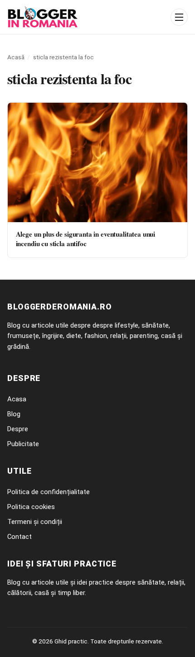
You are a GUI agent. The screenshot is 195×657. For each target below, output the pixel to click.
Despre (17, 429)
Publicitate (23, 444)
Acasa (16, 399)
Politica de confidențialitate (48, 492)
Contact (19, 537)
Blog (13, 414)
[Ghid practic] (86, 17)
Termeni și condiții (34, 522)
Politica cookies (31, 507)
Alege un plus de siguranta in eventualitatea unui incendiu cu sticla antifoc (86, 238)
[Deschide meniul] (179, 17)
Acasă (15, 57)
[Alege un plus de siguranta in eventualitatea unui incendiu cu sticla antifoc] (97, 162)
